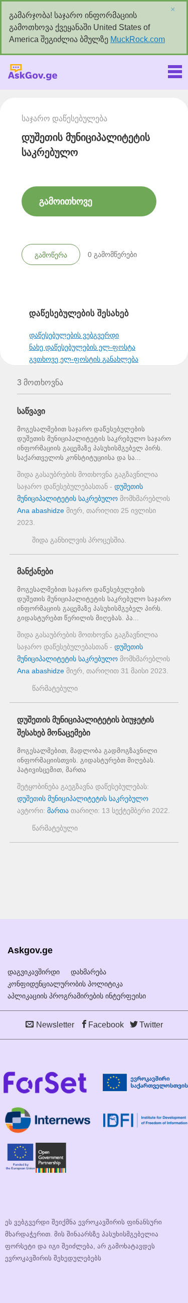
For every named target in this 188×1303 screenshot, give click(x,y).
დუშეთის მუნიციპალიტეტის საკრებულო (82, 799)
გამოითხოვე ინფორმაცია (66, 206)
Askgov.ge (33, 72)
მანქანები (35, 571)
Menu (175, 69)
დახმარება (88, 972)
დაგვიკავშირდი (34, 972)
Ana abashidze (40, 510)
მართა (58, 811)
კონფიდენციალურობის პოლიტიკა (65, 984)
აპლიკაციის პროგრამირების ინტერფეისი (77, 996)
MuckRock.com (137, 39)
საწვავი (31, 411)
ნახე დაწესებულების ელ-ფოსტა (82, 347)
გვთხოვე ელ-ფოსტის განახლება (83, 359)
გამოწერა (51, 255)
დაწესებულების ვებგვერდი (74, 335)
